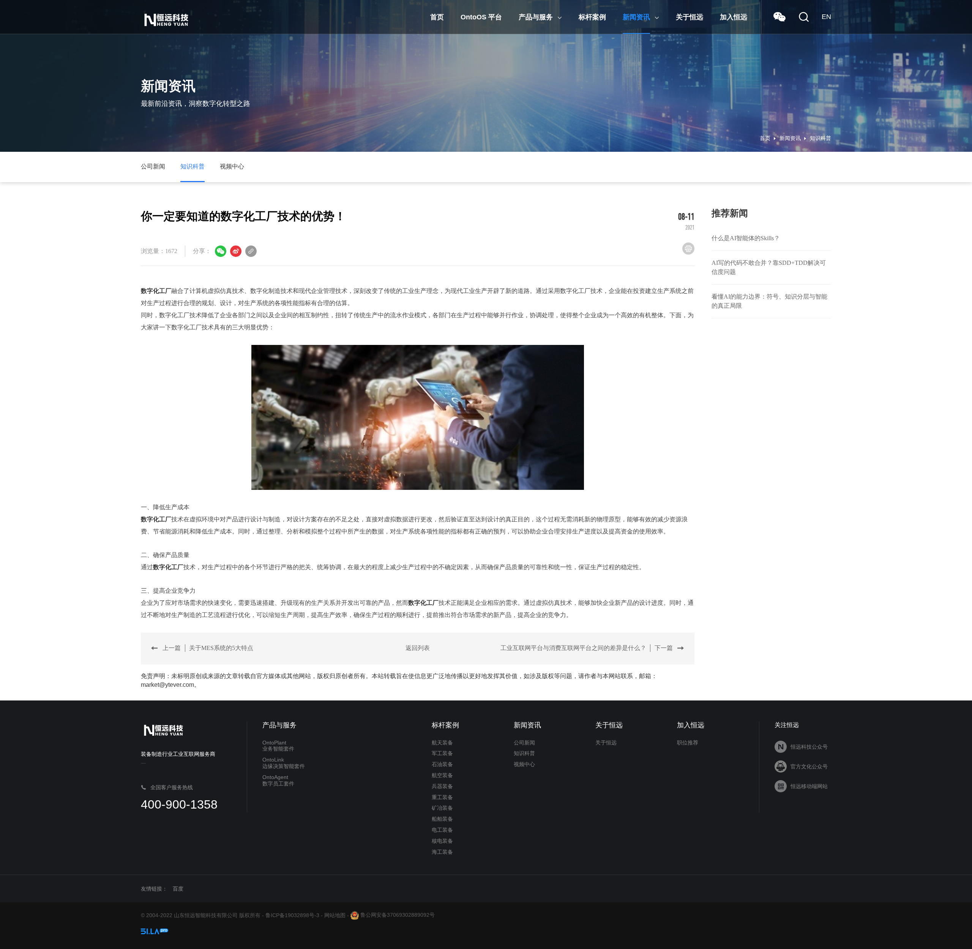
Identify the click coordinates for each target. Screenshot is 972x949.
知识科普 (820, 138)
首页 (765, 138)
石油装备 (442, 764)
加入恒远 (690, 725)
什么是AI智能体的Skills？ (746, 238)
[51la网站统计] (154, 931)
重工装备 (442, 797)
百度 (178, 889)
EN (826, 16)
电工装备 (442, 830)
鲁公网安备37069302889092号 (397, 915)
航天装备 (442, 743)
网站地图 (335, 915)
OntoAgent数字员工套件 (278, 780)
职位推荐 (687, 743)
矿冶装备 (442, 808)
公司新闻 (153, 166)
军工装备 (442, 753)
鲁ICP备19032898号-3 (292, 915)
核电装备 (442, 841)
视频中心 (232, 166)
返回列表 (418, 648)
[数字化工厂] (417, 417)
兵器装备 (442, 786)
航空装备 (442, 775)
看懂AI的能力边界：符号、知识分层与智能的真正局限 (769, 301)
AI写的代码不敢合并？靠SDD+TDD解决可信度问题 (769, 267)
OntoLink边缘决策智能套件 (283, 763)
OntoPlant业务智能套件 (278, 746)
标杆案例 (445, 725)
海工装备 (442, 852)
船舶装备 (442, 819)
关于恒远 (609, 725)
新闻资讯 (790, 138)
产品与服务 (279, 725)
